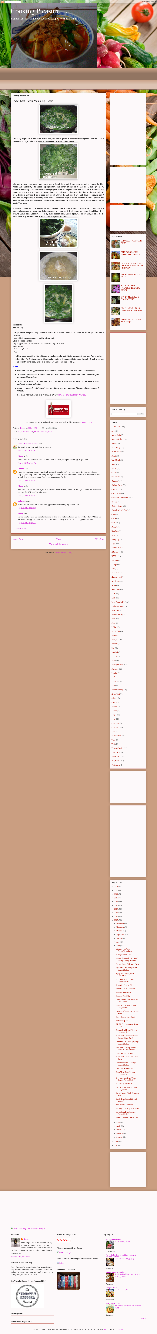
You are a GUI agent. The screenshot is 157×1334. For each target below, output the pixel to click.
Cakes (113, 472)
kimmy (20, 513)
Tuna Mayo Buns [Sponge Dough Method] (125, 1073)
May (118, 1122)
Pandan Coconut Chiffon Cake (127, 1117)
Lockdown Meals (117, 606)
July (118, 942)
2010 (116, 1145)
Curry (113, 514)
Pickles (114, 656)
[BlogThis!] (49, 428)
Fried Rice (115, 572)
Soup (42, 431)
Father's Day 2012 (122, 1020)
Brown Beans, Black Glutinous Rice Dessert (127, 1094)
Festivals (114, 560)
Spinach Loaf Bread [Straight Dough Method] (126, 968)
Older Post (99, 539)
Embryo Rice (116, 547)
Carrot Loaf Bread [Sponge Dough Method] (126, 1063)
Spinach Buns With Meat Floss (127, 964)
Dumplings (115, 539)
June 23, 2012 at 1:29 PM (27, 463)
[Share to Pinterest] (56, 428)
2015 (116, 909)
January (119, 1137)
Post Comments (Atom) (63, 552)
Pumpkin (114, 681)
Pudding (114, 673)
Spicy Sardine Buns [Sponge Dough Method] (126, 1006)
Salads (113, 698)
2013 (116, 916)
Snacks (114, 710)
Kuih (113, 598)
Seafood (114, 706)
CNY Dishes (116, 493)
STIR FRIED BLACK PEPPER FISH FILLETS (130, 253)
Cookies (114, 502)
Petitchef (114, 652)
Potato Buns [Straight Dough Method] (126, 1100)
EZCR (113, 556)
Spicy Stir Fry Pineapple (125, 1053)
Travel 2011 (115, 752)
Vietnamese (115, 765)
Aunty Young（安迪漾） (116, 1272)
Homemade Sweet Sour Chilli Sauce (127, 1057)
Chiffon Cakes (116, 485)
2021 (116, 886)
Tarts (113, 740)
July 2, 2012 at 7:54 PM (26, 480)
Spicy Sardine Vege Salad (125, 1017)
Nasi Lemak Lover (113, 1303)
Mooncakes (115, 631)
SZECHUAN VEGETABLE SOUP (132, 242)
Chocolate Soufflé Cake (124, 1068)
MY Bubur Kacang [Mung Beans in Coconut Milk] (126, 1048)
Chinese (114, 489)
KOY (113, 593)
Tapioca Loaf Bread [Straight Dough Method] (126, 1031)
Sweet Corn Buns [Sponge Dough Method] (126, 1113)
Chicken (114, 481)
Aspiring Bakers (117, 439)
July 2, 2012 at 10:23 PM (27, 508)
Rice (113, 685)
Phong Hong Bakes (113, 1239)
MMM (36, 431)
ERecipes (114, 552)
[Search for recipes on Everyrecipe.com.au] (64, 1252)
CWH (113, 518)
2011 (116, 1141)
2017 (116, 901)
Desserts (114, 527)
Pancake (114, 643)
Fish (113, 568)
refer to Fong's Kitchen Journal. (72, 395)
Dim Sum (114, 531)
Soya (113, 719)
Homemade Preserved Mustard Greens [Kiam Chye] (127, 1036)
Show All (143, 1318)
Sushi (113, 731)
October (119, 930)
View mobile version (58, 544)
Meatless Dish (28, 431)
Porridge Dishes (117, 664)
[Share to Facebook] (54, 428)
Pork (113, 660)
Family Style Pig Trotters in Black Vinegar (131, 320)
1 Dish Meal (115, 426)
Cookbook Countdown (119, 497)
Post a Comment (21, 528)
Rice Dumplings (117, 689)
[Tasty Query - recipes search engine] (64, 1242)
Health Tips (115, 581)
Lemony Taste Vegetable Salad (127, 1108)
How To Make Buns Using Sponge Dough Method (126, 1079)
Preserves (114, 669)
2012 (116, 920)
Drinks (113, 535)
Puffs (113, 677)
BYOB (114, 468)
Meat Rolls (115, 610)
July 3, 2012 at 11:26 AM (27, 523)
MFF (113, 618)
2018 (116, 897)
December (120, 923)
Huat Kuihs (115, 589)
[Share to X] (51, 428)
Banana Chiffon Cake (124, 992)
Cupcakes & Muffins (119, 510)
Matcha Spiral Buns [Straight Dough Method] (126, 1088)
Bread (113, 456)
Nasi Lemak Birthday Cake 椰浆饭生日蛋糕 (128, 1306)
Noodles (114, 635)
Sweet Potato (116, 735)
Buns (113, 464)
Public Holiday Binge (122, 1241)
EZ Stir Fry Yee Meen (124, 1083)
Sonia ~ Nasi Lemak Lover (28, 443)
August (119, 938)
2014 (116, 912)
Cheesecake (115, 476)
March (119, 1129)
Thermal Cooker (117, 748)
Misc (113, 623)
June (118, 945)
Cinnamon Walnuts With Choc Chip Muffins (127, 1000)
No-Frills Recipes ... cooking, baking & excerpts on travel (121, 1255)
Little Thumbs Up (117, 602)
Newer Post (18, 539)
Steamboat (115, 723)
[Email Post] (42, 428)
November (120, 927)
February (119, 1133)
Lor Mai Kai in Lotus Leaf (125, 988)
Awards (114, 443)
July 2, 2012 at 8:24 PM (26, 495)
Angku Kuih (116, 435)
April (118, 1126)
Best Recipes (116, 451)
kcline (105, 1329)
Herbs (113, 585)
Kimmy (20, 456)
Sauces (114, 702)
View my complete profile (20, 1256)
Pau (112, 648)
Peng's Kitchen (111, 1287)
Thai (113, 744)
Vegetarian (115, 760)
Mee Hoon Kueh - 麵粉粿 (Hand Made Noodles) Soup (131, 309)
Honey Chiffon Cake (123, 954)
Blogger (121, 1329)
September (120, 934)
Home (58, 539)
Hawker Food (116, 577)
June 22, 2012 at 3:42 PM (27, 450)
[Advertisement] (127, 128)
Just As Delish (87, 422)
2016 (116, 905)
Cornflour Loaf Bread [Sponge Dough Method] (127, 1042)
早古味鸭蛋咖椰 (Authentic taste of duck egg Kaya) (127, 1275)
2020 (116, 890)
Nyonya (114, 639)
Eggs (20, 431)
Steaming (114, 727)
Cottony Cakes (116, 506)
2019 (116, 894)
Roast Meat (115, 694)
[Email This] (47, 428)
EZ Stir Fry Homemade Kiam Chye (127, 1025)
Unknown (22, 468)
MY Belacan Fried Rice (124, 1104)
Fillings (114, 564)
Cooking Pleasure (35, 10)
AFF (113, 431)
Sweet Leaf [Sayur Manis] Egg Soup (127, 1012)
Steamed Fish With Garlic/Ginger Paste (124, 950)
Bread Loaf (115, 460)
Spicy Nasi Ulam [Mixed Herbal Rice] (125, 974)
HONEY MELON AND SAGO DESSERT (130, 298)
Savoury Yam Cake (123, 996)
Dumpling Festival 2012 (125, 985)
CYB (113, 522)
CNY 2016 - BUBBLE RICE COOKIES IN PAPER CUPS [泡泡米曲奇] (132, 265)
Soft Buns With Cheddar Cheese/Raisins (125, 980)
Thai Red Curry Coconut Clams (126, 1290)
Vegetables (49, 431)
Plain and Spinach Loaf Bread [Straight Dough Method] (127, 959)
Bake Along (115, 447)
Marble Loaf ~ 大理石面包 (124, 1259)
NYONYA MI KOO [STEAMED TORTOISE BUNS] (130, 287)
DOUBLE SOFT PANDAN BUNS (131, 275)
